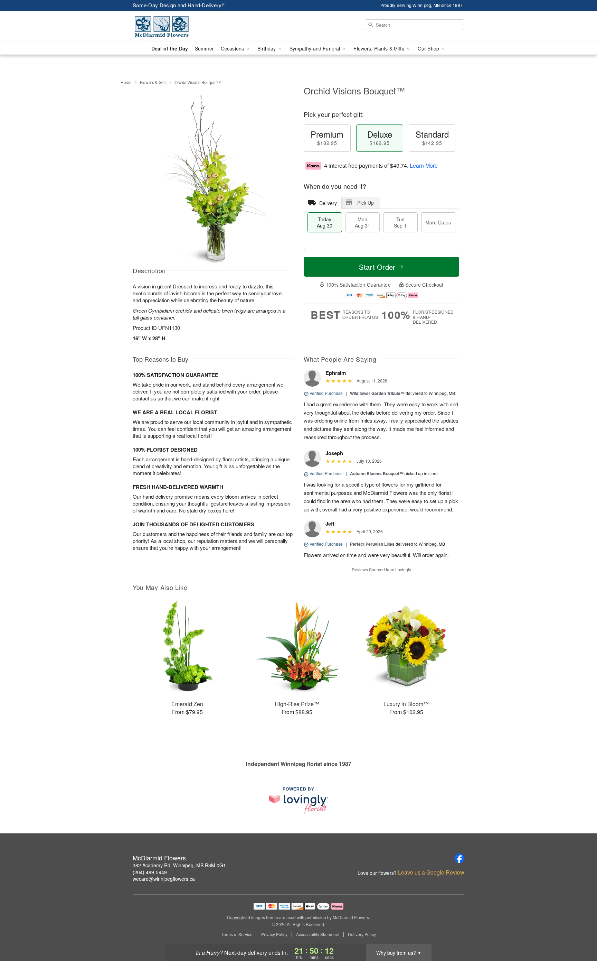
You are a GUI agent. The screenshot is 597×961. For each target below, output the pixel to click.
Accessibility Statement (317, 934)
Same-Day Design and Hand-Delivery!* (179, 5)
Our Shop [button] (429, 48)
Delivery (328, 203)
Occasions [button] (233, 48)
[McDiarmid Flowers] (182, 26)
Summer (204, 48)
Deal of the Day (169, 48)
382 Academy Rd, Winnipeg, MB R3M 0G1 (179, 865)
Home (126, 82)
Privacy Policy (274, 934)
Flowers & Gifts (153, 82)
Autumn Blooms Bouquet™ (377, 473)
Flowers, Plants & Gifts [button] (379, 48)
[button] (579, 931)
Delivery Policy (362, 934)
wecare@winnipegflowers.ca (164, 878)
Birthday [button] (267, 48)
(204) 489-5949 (150, 872)
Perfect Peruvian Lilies (372, 544)
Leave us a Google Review (431, 872)
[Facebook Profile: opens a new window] (459, 858)
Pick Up (365, 202)
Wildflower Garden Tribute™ (377, 393)
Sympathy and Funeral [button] (316, 48)
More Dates (438, 222)
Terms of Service (237, 934)
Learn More (424, 165)
